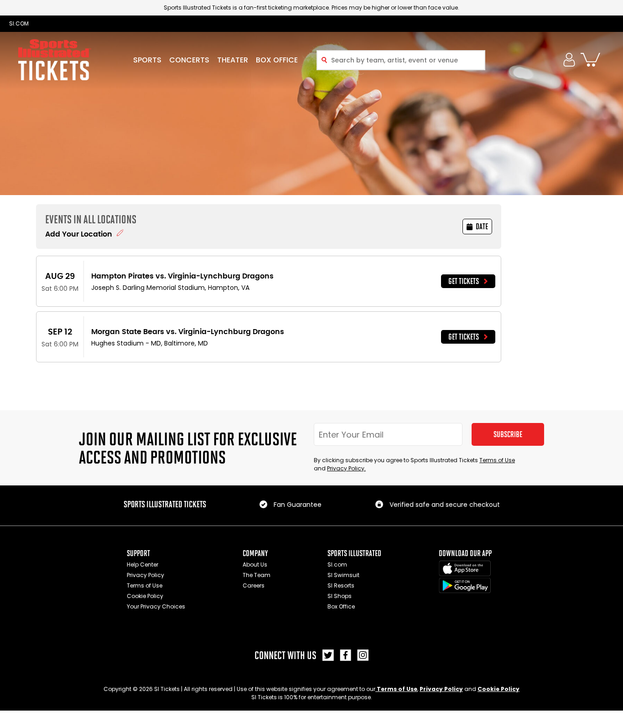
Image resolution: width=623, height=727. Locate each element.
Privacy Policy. (346, 468)
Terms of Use (497, 460)
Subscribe (507, 434)
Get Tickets (463, 281)
